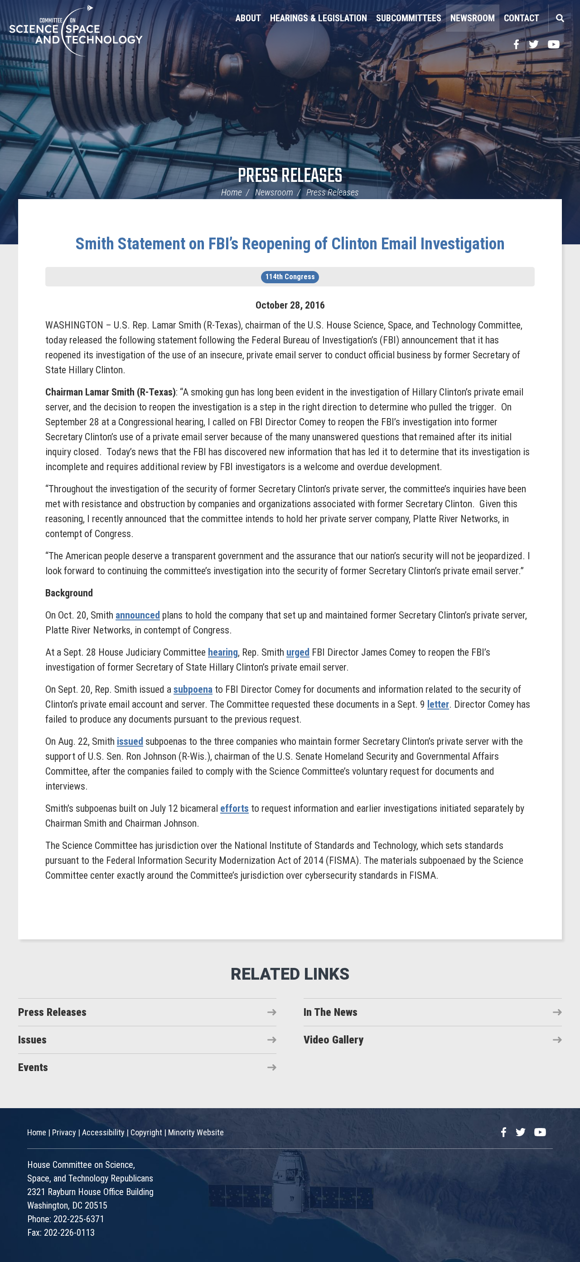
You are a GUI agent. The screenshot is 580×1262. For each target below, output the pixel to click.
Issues (32, 1039)
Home (231, 192)
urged (297, 652)
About (248, 18)
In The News (331, 1012)
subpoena (193, 689)
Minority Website (196, 1132)
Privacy (64, 1132)
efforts (234, 808)
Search (559, 18)
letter (438, 704)
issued (130, 741)
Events (33, 1067)
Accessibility (103, 1132)
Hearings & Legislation (318, 18)
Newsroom (472, 18)
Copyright (146, 1132)
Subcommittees (408, 18)
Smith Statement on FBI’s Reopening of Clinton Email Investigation (290, 243)
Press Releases (290, 176)
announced (138, 615)
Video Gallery (333, 1039)
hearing (223, 652)
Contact (521, 18)
